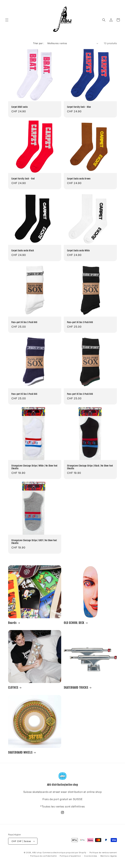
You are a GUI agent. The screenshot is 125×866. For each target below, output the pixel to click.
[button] (6, 20)
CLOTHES (13, 687)
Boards (12, 623)
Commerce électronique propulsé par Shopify (64, 852)
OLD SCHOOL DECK (74, 623)
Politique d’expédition (70, 856)
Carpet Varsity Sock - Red (23, 178)
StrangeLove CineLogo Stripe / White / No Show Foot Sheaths (34, 467)
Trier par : (38, 43)
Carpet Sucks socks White (78, 250)
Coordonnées (90, 856)
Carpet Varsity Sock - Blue (79, 107)
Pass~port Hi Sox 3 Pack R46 (24, 322)
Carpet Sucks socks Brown (78, 178)
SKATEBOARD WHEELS (20, 752)
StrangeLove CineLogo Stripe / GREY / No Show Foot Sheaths (34, 541)
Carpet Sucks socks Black (22, 250)
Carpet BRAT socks (19, 107)
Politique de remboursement (103, 852)
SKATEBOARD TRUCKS (76, 687)
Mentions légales (108, 856)
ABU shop (37, 852)
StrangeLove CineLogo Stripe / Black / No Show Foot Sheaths (90, 467)
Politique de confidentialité (43, 856)
